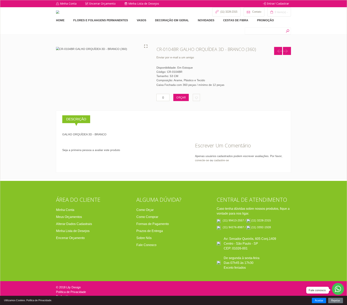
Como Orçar (145, 210)
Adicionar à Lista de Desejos (196, 97)
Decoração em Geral (172, 20)
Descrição (76, 119)
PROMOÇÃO (265, 20)
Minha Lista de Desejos (143, 3)
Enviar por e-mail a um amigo (175, 57)
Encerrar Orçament (69, 238)
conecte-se (202, 160)
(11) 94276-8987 (233, 227)
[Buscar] (287, 30)
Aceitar (319, 300)
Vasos (141, 20)
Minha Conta (68, 3)
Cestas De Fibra (235, 20)
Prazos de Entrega (149, 231)
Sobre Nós (144, 238)
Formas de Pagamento (152, 224)
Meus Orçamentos (69, 217)
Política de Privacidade (71, 292)
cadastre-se (221, 160)
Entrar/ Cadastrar (278, 3)
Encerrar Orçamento (102, 3)
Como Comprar (147, 217)
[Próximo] (287, 51)
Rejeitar (335, 300)
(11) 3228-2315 (261, 220)
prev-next (278, 51)
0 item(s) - (281, 12)
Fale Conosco (146, 245)
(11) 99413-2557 (233, 220)
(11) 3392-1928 (261, 227)
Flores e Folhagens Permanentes (100, 20)
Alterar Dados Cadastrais (74, 224)
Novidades (206, 20)
